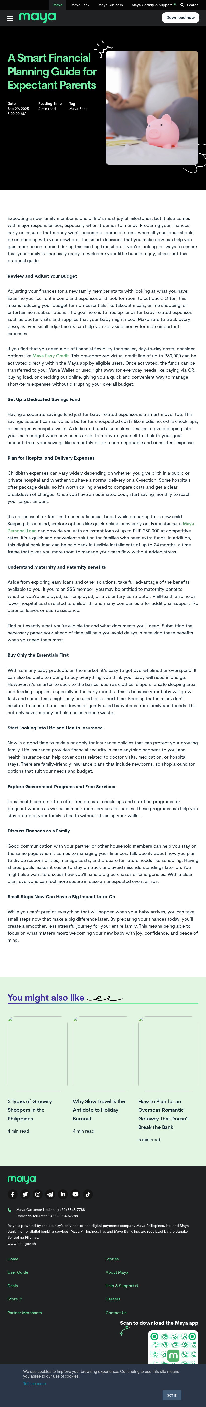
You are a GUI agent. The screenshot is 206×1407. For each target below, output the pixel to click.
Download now (180, 17)
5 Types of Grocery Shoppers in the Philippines (30, 1110)
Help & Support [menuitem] (120, 1285)
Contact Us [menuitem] (116, 1312)
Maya (57, 5)
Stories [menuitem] (112, 1259)
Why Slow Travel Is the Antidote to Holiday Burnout (99, 1110)
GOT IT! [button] (172, 1395)
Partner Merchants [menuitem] (25, 1312)
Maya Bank (80, 5)
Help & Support (160, 5)
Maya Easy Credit (51, 356)
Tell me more (34, 1383)
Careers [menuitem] (113, 1299)
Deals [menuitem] (13, 1285)
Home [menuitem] (13, 1259)
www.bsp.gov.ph (22, 1243)
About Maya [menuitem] (117, 1272)
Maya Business (110, 5)
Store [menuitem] (13, 1299)
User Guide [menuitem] (18, 1272)
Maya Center (142, 5)
